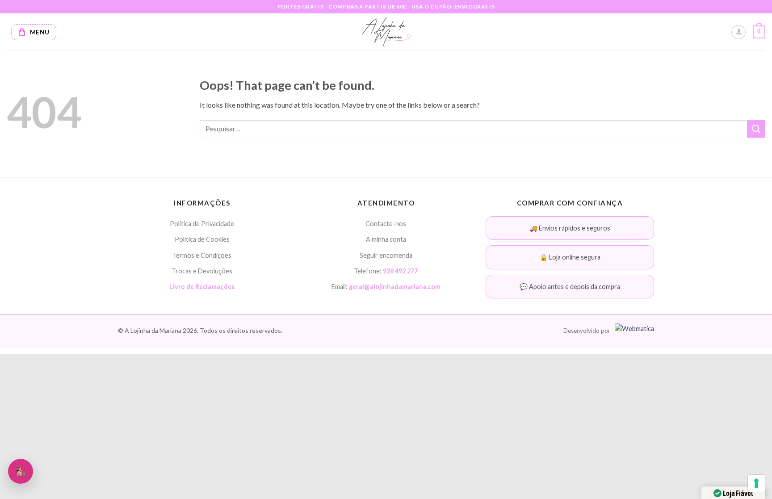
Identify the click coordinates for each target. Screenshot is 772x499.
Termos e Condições (201, 255)
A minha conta (386, 239)
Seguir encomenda (386, 255)
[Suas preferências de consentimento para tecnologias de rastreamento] (756, 483)
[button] (759, 32)
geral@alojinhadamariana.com (395, 286)
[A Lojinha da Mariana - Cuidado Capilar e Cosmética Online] (386, 31)
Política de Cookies (202, 239)
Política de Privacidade (202, 223)
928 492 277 (400, 271)
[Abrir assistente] (20, 471)
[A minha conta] (738, 32)
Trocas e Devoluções (202, 271)
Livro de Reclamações (202, 286)
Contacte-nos (385, 223)
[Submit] (756, 128)
